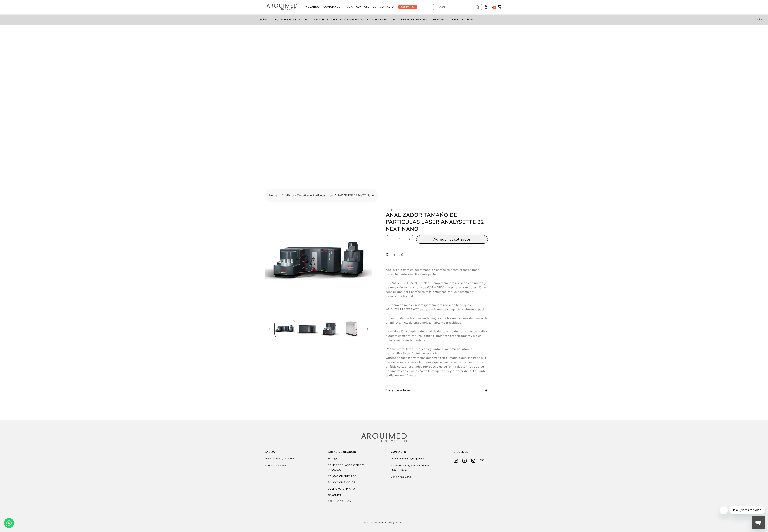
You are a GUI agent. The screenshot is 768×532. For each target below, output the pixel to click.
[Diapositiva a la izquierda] (269, 328)
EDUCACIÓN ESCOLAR (381, 19)
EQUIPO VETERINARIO (414, 19)
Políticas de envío (275, 465)
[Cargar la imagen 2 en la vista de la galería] (307, 329)
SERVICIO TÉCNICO (464, 19)
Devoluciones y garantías (279, 458)
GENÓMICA (440, 19)
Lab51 (400, 523)
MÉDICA (265, 19)
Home (273, 195)
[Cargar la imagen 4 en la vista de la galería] (352, 329)
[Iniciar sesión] (486, 7)
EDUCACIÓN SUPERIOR (348, 19)
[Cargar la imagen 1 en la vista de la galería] (285, 329)
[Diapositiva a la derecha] (367, 328)
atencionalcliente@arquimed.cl (409, 458)
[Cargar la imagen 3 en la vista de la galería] (329, 329)
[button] (499, 8)
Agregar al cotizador (451, 239)
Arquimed (378, 523)
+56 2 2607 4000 (401, 477)
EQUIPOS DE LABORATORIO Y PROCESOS (301, 19)
